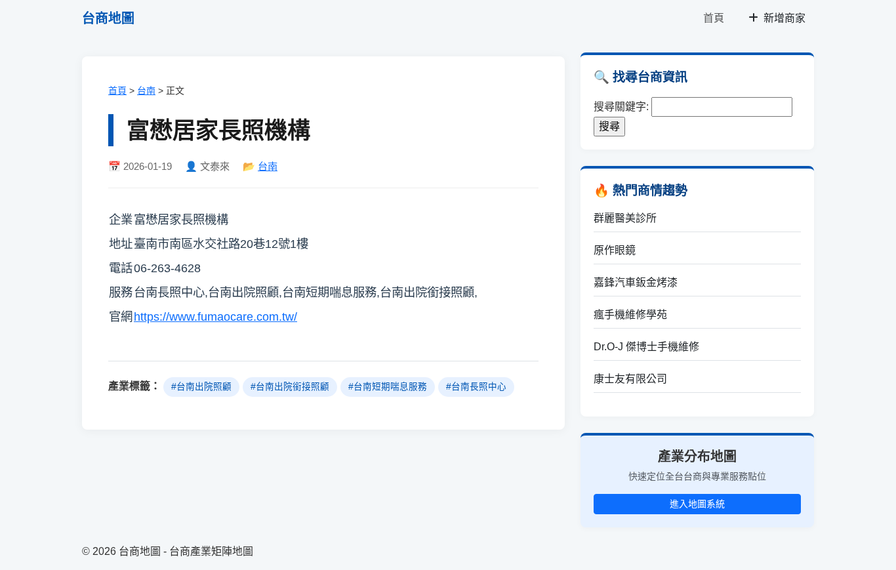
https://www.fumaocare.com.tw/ (215, 316)
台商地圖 (108, 18)
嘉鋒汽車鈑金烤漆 (636, 282)
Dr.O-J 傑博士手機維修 (646, 346)
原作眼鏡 (615, 250)
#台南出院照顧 (201, 387)
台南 (146, 90)
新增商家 (783, 18)
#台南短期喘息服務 (387, 387)
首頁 (713, 18)
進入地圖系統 (697, 504)
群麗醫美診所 (625, 218)
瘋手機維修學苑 (630, 314)
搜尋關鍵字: (621, 106)
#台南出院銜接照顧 (290, 387)
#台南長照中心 (476, 387)
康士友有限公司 (630, 378)
